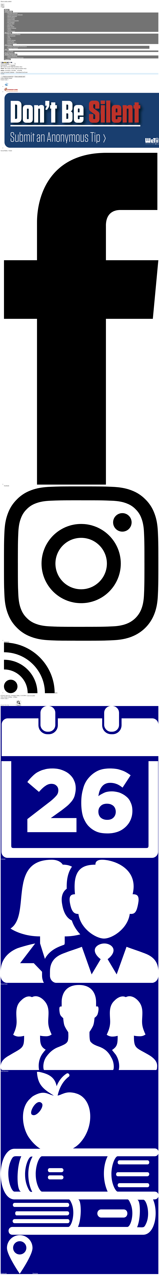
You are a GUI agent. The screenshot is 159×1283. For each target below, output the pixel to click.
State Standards (11, 36)
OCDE (9, 38)
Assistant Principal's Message (15, 14)
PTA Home (10, 51)
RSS (56, 692)
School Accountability (13, 20)
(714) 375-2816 (31, 695)
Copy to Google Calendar (7, 72)
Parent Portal (10, 41)
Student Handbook (12, 56)
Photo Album (10, 26)
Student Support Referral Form (15, 57)
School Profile (11, 19)
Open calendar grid (20, 76)
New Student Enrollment (13, 34)
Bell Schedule (11, 22)
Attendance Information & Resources (17, 46)
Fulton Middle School (6, 62)
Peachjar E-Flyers (12, 43)
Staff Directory (11, 31)
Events (2, 73)
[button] (8, 11)
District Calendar (11, 28)
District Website (11, 40)
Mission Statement (12, 16)
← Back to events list (7, 76)
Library (9, 29)
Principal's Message (12, 13)
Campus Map (10, 23)
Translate (13, 65)
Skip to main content (6, 1)
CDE (8, 37)
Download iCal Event (21, 72)
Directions (10, 25)
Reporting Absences (12, 48)
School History (11, 17)
